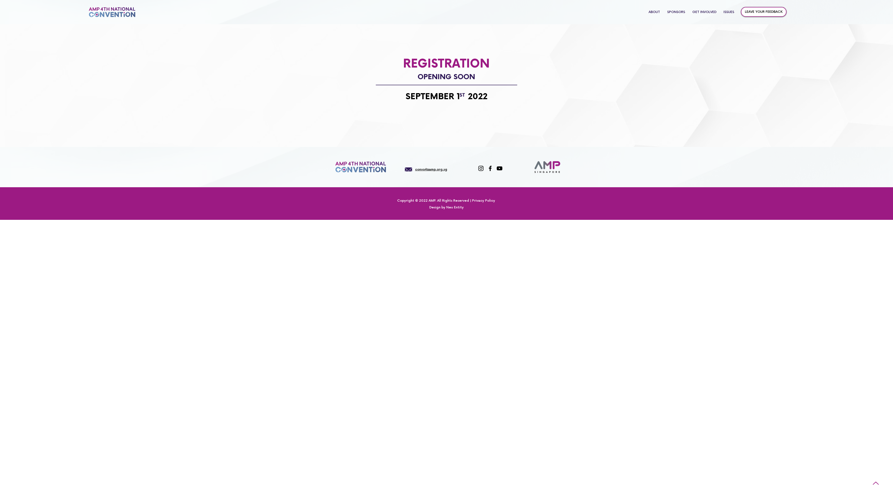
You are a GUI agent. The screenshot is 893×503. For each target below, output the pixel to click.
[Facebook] (490, 168)
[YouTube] (499, 168)
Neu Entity (455, 207)
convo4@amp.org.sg (431, 169)
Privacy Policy (483, 201)
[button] (729, 12)
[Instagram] (480, 168)
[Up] (875, 483)
